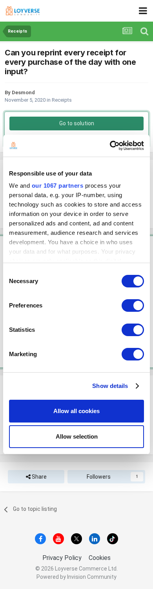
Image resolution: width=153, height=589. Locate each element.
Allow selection (77, 436)
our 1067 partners (58, 185)
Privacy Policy (62, 558)
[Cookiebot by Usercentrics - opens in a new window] (110, 146)
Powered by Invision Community (76, 577)
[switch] (133, 305)
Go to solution (76, 123)
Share (39, 477)
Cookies (100, 558)
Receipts (62, 100)
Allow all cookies (76, 411)
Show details (110, 385)
